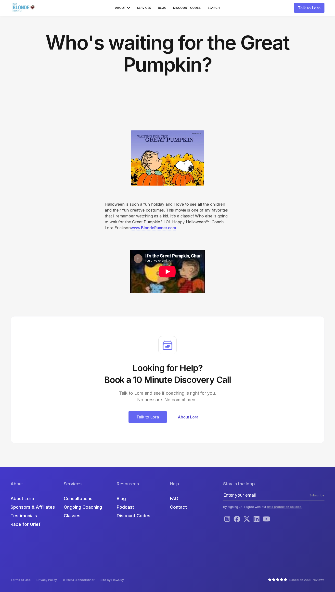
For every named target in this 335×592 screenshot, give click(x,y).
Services (144, 8)
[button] (122, 8)
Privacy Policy (47, 580)
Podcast (125, 507)
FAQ (174, 498)
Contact (178, 507)
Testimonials (24, 515)
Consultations (78, 498)
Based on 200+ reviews (306, 580)
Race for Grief (25, 524)
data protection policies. (284, 507)
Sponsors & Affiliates (33, 507)
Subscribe (316, 495)
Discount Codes (187, 8)
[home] (24, 8)
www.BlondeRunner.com (153, 227)
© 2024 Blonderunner (79, 580)
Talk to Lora (309, 7)
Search (213, 8)
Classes (72, 515)
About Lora (22, 498)
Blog (162, 8)
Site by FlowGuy (112, 580)
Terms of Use (21, 580)
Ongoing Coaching (83, 507)
